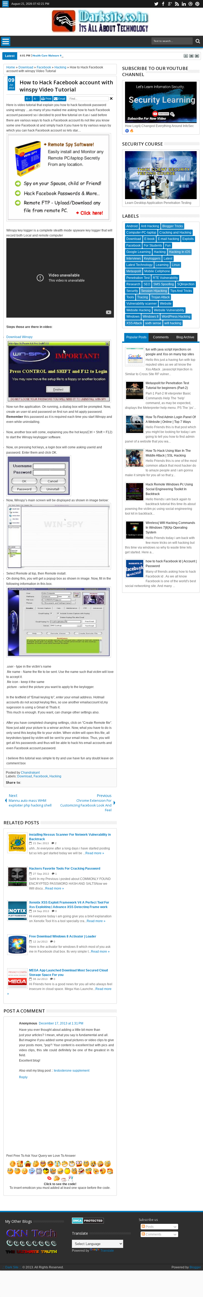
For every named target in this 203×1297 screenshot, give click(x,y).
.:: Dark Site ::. (12, 1267)
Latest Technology (139, 265)
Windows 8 (151, 316)
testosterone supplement (71, 1070)
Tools (130, 297)
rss (176, 4)
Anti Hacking (150, 226)
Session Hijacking (154, 291)
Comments (161, 337)
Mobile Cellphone (157, 271)
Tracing (142, 297)
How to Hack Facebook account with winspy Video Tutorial (66, 86)
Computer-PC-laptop (141, 232)
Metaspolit (133, 271)
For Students (153, 245)
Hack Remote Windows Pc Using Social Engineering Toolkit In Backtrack (169, 489)
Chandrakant (30, 772)
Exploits (188, 239)
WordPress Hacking (176, 316)
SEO (147, 284)
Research (133, 284)
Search (197, 41)
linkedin (183, 4)
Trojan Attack (160, 297)
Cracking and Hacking (175, 232)
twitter (156, 4)
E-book (149, 239)
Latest (168, 258)
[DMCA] (88, 1223)
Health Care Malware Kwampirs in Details (59, 55)
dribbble (190, 4)
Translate (107, 1250)
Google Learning (138, 252)
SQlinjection (186, 284)
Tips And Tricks (181, 291)
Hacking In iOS (179, 252)
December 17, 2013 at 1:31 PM (61, 1023)
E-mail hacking (168, 239)
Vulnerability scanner (141, 303)
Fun (168, 245)
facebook (163, 4)
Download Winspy (19, 337)
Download (24, 776)
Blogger (195, 1267)
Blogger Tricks (172, 226)
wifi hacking (172, 323)
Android (132, 226)
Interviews (133, 258)
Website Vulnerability (169, 310)
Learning (162, 265)
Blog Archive (185, 337)
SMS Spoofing (163, 284)
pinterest (197, 4)
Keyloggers (152, 258)
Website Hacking (138, 310)
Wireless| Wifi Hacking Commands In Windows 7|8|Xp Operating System (170, 527)
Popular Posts (136, 337)
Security (132, 291)
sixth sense (153, 323)
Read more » (94, 853)
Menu (5, 4)
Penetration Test (138, 278)
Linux (176, 265)
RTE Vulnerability (165, 278)
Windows (133, 316)
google (170, 4)
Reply (23, 1077)
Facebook (41, 776)
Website (166, 303)
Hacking (55, 776)
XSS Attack (134, 323)
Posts (149, 1227)
